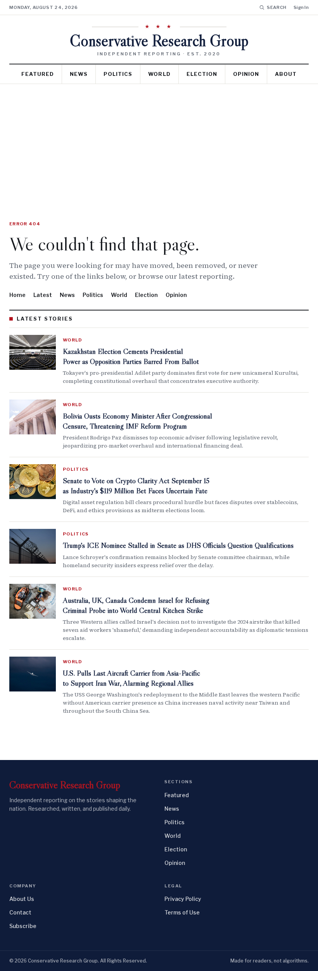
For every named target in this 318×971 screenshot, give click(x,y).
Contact (20, 912)
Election (202, 74)
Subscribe (22, 926)
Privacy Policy (182, 899)
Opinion (246, 74)
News (79, 74)
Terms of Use (182, 912)
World (159, 74)
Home (17, 295)
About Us (21, 899)
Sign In (301, 7)
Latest (42, 295)
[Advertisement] (159, 142)
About (286, 74)
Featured (37, 74)
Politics (118, 74)
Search (277, 7)
